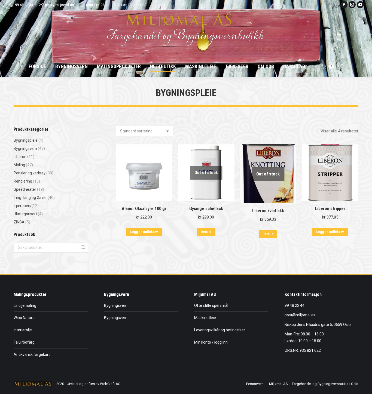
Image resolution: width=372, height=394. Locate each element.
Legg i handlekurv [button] (144, 232)
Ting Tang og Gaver (30, 197)
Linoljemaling (25, 305)
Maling (19, 165)
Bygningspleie (26, 140)
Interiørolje (23, 330)
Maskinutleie (205, 318)
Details (206, 232)
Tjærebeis (22, 206)
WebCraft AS (110, 384)
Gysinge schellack (206, 208)
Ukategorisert (25, 214)
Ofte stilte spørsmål (211, 305)
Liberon (20, 156)
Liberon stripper (330, 208)
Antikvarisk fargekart (32, 354)
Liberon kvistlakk (268, 210)
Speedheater (25, 189)
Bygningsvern (25, 148)
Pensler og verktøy (29, 173)
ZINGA (19, 222)
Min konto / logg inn (211, 342)
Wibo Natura (24, 318)
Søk (82, 247)
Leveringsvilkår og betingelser (219, 330)
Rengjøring (23, 181)
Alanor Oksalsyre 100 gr (144, 208)
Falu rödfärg (24, 342)
